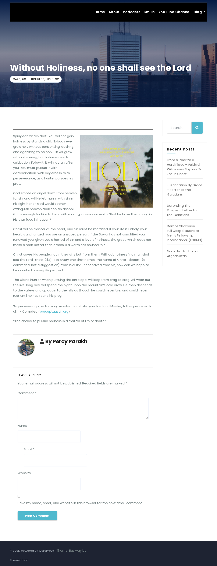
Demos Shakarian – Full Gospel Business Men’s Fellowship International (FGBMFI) (184, 233)
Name (23, 425)
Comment (27, 393)
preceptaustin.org (54, 311)
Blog (198, 12)
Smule (149, 12)
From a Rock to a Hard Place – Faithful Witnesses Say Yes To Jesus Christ (184, 167)
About (114, 12)
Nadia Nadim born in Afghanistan (183, 253)
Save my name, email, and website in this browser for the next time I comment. (80, 503)
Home (100, 12)
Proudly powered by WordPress (32, 551)
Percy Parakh (70, 341)
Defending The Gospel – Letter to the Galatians (182, 210)
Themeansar (19, 560)
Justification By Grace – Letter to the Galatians (184, 190)
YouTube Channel (174, 12)
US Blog (53, 79)
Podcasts (131, 12)
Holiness (38, 79)
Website (24, 473)
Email (29, 449)
